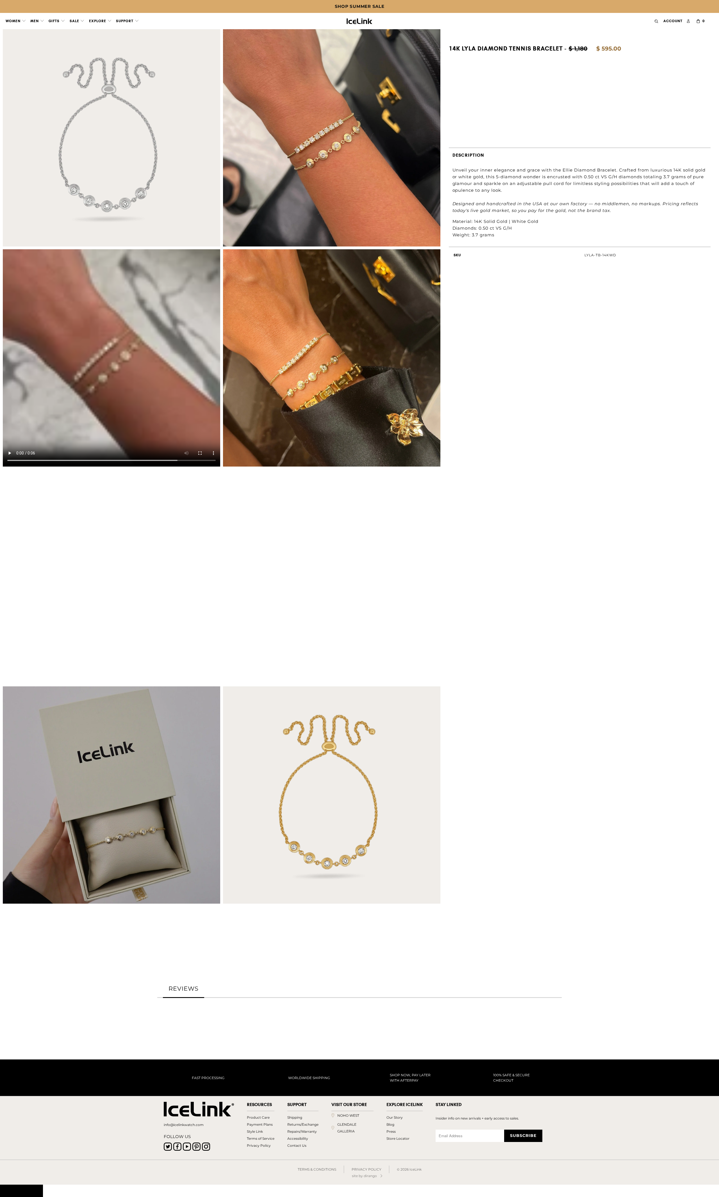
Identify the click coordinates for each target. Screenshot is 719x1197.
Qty (453, 111)
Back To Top (21, 1190)
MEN (35, 21)
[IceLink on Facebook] (177, 1147)
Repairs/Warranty (302, 1131)
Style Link (255, 1131)
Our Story (394, 1117)
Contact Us (296, 1145)
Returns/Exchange (302, 1124)
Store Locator (397, 1138)
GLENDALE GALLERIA (346, 1127)
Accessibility (297, 1138)
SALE (75, 21)
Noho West (348, 1115)
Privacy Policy (259, 1145)
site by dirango (364, 1176)
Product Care (258, 1117)
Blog (390, 1124)
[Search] (656, 21)
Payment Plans (260, 1124)
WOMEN (14, 21)
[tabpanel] (359, 1015)
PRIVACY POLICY (366, 1169)
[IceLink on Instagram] (206, 1147)
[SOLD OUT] (453, 86)
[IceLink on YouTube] (187, 1147)
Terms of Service (260, 1138)
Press (391, 1131)
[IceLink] (359, 20)
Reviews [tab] (184, 988)
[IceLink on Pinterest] (196, 1147)
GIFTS (55, 21)
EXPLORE (98, 21)
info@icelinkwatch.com (184, 1125)
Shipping (294, 1117)
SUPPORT (125, 21)
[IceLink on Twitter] (168, 1147)
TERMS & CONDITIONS (317, 1169)
